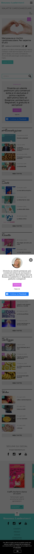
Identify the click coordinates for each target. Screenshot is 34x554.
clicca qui (18, 547)
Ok (17, 551)
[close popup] (31, 260)
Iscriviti (17, 285)
